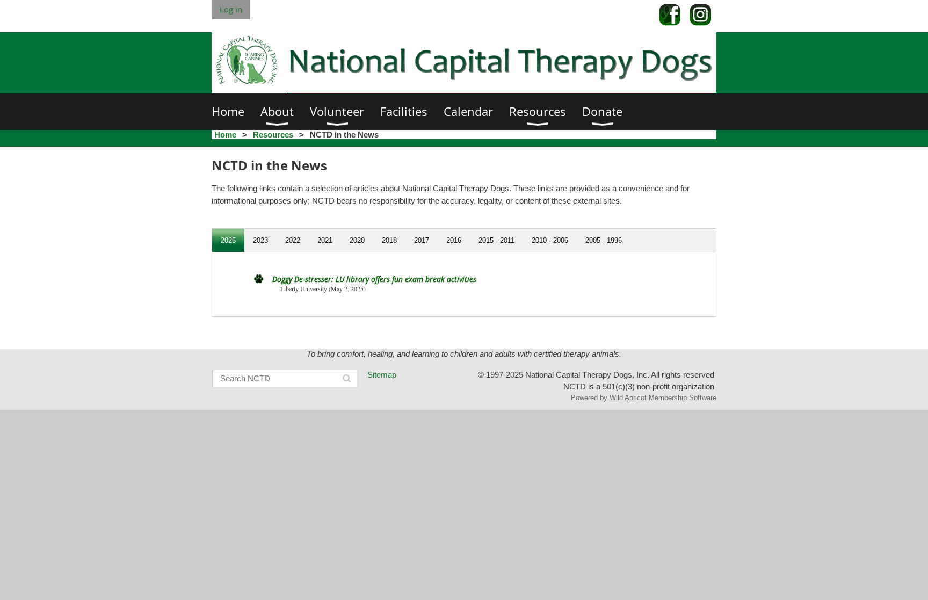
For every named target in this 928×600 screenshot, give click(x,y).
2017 (421, 240)
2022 (292, 240)
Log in (231, 9)
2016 (453, 240)
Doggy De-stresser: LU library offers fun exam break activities (374, 279)
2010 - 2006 (550, 240)
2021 (324, 240)
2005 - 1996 (603, 240)
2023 (260, 240)
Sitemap (381, 374)
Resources (273, 134)
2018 (389, 240)
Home (225, 134)
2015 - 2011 (496, 240)
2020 (357, 240)
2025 (228, 240)
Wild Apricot (628, 398)
